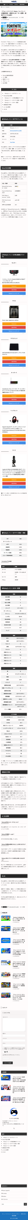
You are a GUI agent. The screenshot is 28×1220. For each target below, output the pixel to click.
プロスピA (5, 1199)
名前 (4, 1033)
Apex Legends (6, 1190)
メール (5, 1038)
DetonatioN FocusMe (16, 130)
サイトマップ (8, 1213)
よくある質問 (7, 107)
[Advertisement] (14, 234)
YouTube (12, 142)
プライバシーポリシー (15, 1213)
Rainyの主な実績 (8, 95)
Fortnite (4, 17)
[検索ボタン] (1, 1)
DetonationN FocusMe (13, 17)
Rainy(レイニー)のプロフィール (12, 93)
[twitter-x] (14, 1128)
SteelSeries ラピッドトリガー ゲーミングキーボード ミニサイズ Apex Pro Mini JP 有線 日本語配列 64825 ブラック (14, 390)
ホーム (3, 1213)
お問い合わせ (23, 1213)
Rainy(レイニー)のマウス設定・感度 (13, 100)
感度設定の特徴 (7, 104)
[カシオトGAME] (14, 1)
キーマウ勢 (21, 17)
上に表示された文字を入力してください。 (11, 1054)
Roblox (4, 1196)
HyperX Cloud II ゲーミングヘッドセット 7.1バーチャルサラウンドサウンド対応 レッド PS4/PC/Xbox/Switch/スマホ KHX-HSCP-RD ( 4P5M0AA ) (14, 429)
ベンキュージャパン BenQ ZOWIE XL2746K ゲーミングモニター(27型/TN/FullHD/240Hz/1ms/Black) (13, 280)
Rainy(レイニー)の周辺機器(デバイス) (13, 98)
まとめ (5, 109)
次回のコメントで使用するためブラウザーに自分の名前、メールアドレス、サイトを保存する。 (14, 1048)
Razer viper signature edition (10, 320)
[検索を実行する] (25, 1204)
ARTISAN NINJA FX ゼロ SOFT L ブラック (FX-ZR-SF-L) (13, 353)
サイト (4, 1043)
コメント (5, 1017)
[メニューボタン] (26, 1)
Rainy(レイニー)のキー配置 (11, 102)
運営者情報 (14, 1215)
